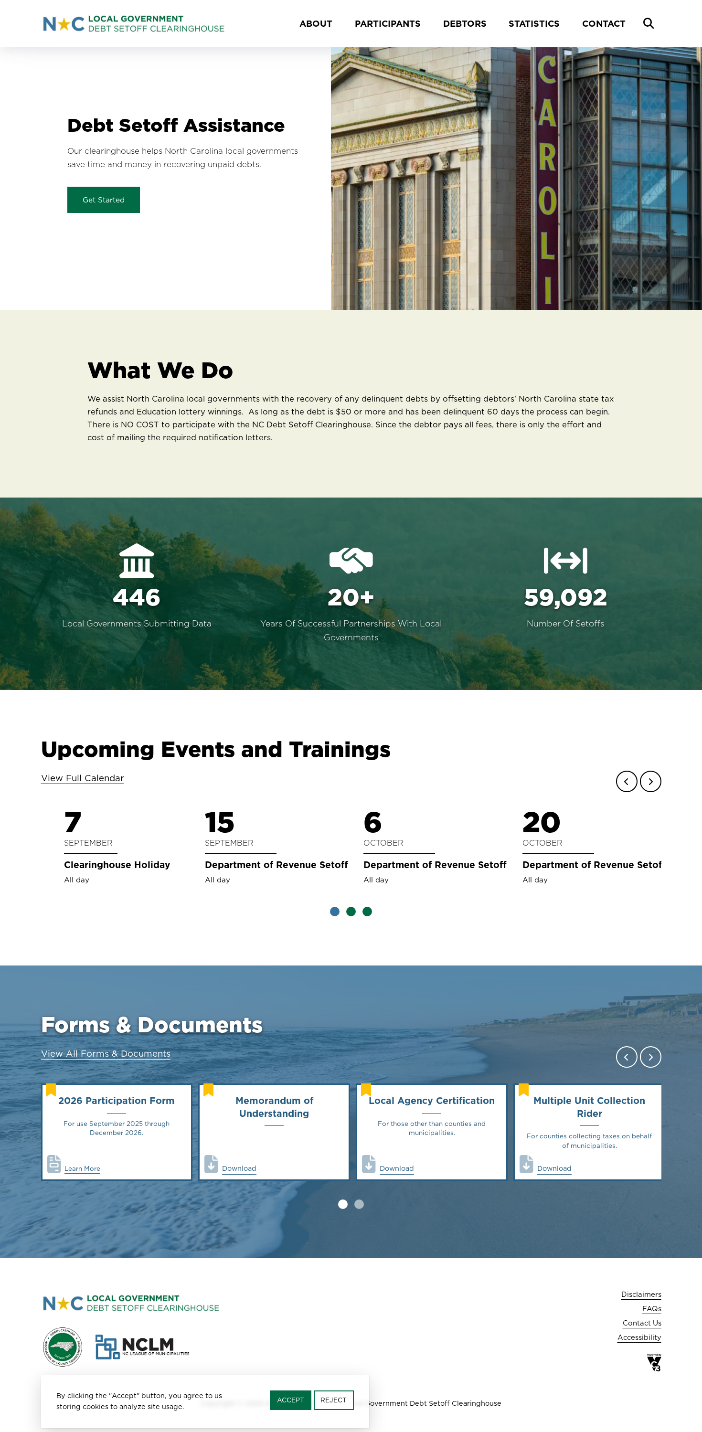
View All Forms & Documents (105, 1053)
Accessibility (639, 1337)
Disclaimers (641, 1294)
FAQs (651, 1309)
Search (648, 24)
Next (650, 781)
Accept (290, 1400)
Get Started (104, 199)
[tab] (335, 911)
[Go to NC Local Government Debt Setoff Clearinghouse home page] (133, 23)
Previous (627, 781)
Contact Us (642, 1323)
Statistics (534, 23)
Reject (333, 1400)
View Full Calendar (82, 778)
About (315, 23)
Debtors (465, 23)
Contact (604, 23)
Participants (388, 23)
